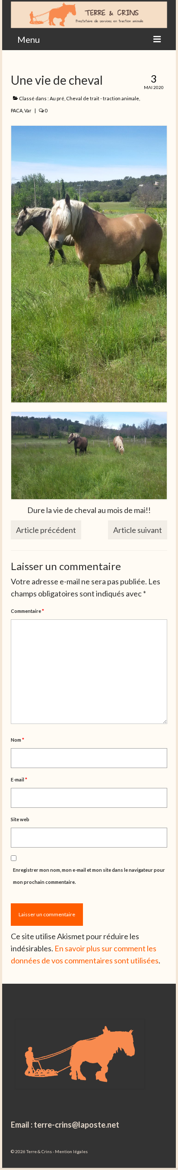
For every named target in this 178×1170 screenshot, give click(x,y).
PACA (16, 110)
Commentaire (27, 611)
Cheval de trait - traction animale (102, 98)
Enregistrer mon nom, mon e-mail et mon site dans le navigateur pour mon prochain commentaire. (89, 876)
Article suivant (137, 530)
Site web (20, 819)
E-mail (19, 779)
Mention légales (71, 1151)
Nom (17, 740)
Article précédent (46, 530)
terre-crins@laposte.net (76, 1124)
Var (28, 110)
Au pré (57, 98)
